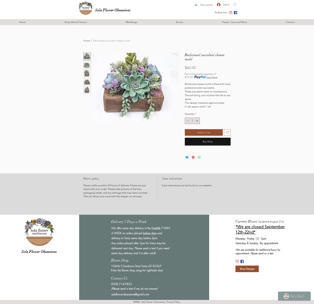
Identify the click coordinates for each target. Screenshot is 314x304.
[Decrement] (187, 121)
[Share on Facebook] (187, 157)
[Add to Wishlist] (227, 132)
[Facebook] (235, 12)
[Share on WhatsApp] (199, 157)
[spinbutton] (192, 121)
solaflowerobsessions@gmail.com (130, 294)
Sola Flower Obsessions (113, 10)
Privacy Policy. (174, 301)
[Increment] (197, 121)
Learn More (211, 77)
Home (86, 40)
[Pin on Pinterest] (193, 157)
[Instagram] (230, 12)
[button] (234, 4)
